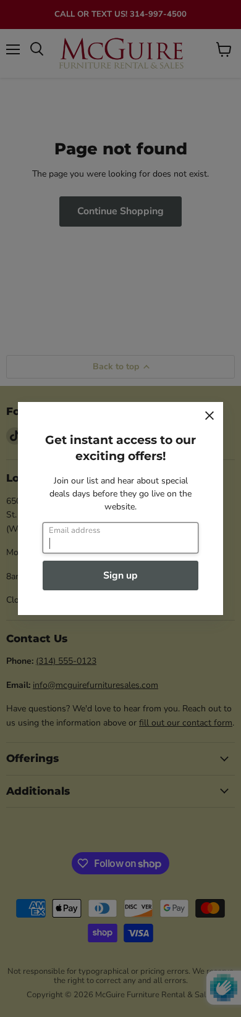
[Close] (209, 415)
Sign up (120, 575)
